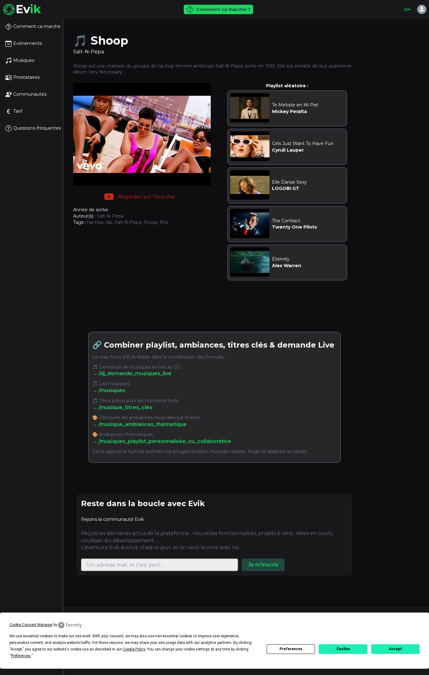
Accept (395, 649)
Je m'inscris (263, 565)
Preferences (291, 649)
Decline (343, 649)
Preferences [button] (21, 656)
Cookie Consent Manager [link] (30, 625)
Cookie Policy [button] (134, 649)
